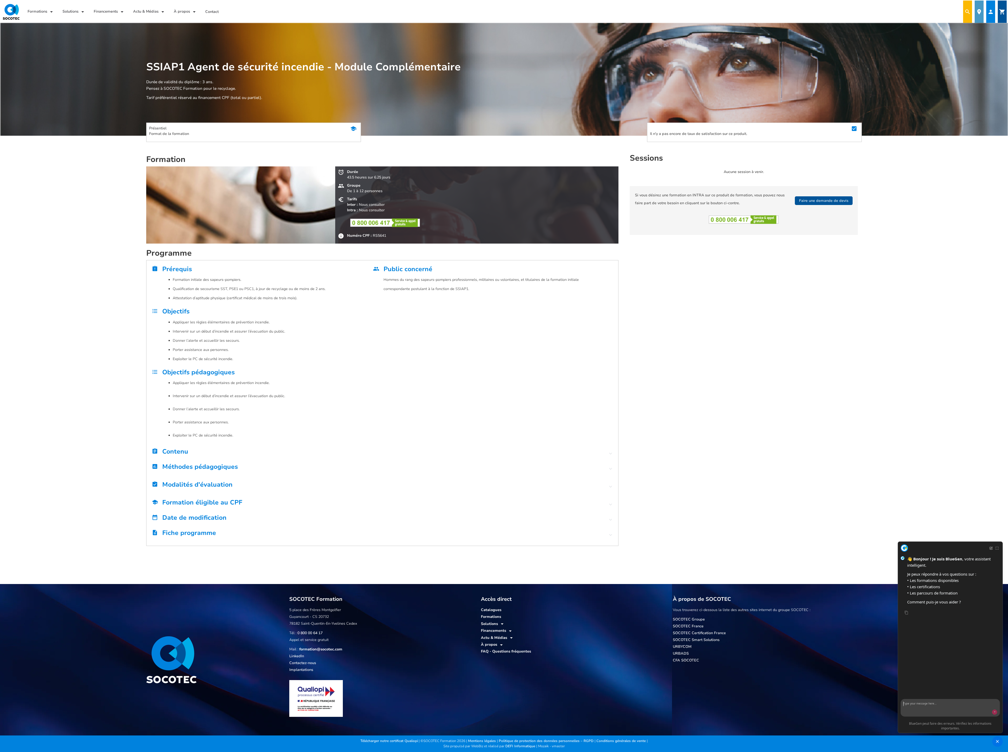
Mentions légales (482, 741)
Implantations (301, 669)
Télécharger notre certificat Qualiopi (389, 741)
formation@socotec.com (320, 649)
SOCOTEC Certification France (699, 632)
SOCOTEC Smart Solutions (696, 639)
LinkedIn (296, 656)
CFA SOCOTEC (686, 660)
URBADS (681, 653)
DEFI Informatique (520, 746)
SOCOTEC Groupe (689, 619)
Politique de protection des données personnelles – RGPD (547, 741)
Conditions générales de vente (621, 741)
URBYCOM (682, 646)
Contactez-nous (302, 662)
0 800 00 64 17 (310, 632)
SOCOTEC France (688, 626)
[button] (382, 452)
